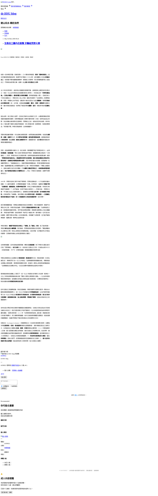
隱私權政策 (89, 470)
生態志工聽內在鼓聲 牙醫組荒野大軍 (22, 43)
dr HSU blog (8, 13)
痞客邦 (13, 365)
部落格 (6, 33)
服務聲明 (96, 470)
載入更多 (3, 377)
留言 (17, 365)
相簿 (5, 31)
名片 (5, 35)
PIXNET (65, 470)
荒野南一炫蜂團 (17, 370)
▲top (2, 373)
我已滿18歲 (4, 492)
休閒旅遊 (16, 27)
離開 (10, 492)
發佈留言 (3, 388)
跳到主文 (4, 18)
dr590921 (3, 355)
